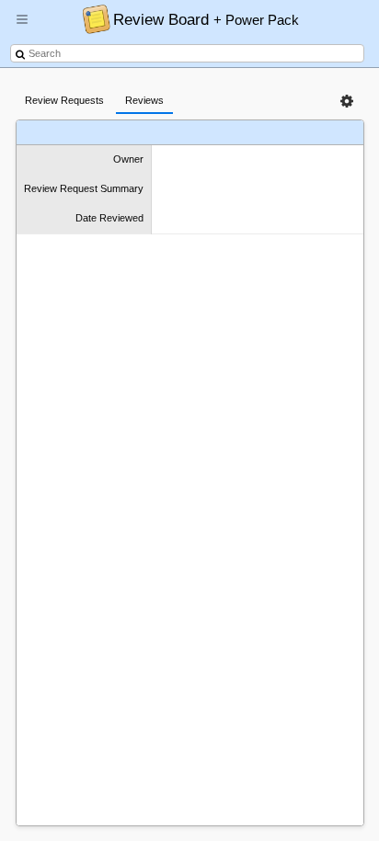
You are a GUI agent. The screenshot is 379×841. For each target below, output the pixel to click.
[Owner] (69, 132)
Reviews (144, 100)
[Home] (91, 18)
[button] (22, 27)
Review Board (206, 19)
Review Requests (64, 100)
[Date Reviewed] (282, 132)
